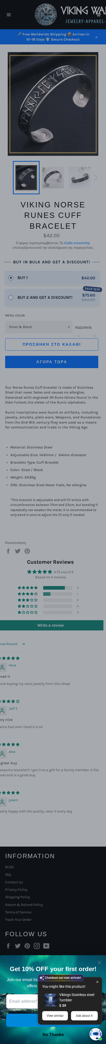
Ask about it (84, 1016)
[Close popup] (97, 982)
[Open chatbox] (96, 1034)
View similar (55, 1016)
